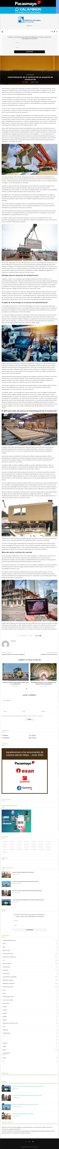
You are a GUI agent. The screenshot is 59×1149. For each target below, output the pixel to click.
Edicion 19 (19, 844)
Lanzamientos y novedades (30, 977)
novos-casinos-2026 (30, 1000)
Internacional (30, 973)
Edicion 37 (5, 849)
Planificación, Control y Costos (30, 1023)
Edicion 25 (12, 846)
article (30, 943)
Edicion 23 (48, 844)
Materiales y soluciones (30, 983)
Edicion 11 (19, 841)
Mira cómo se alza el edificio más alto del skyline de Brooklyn (27, 890)
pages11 (30, 1020)
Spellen (30, 1046)
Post (30, 1026)
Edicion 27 (26, 846)
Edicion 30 (33, 846)
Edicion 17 (5, 844)
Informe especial (30, 74)
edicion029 (5, 841)
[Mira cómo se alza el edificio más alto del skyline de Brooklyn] (6, 893)
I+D (30, 960)
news (30, 990)
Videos (30, 1058)
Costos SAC (35, 1146)
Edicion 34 (48, 846)
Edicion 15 (41, 841)
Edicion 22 (41, 844)
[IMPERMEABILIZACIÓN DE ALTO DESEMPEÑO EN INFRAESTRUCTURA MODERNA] (43, 672)
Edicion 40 (19, 849)
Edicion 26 (19, 846)
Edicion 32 (41, 846)
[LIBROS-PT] (16, 810)
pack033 (30, 1016)
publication (30, 1030)
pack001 (30, 1006)
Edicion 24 (5, 846)
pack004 (30, 1010)
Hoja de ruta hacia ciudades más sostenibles (23, 872)
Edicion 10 (12, 841)
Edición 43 (48, 849)
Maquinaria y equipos (30, 980)
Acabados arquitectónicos (30, 940)
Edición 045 (33, 849)
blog (30, 947)
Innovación (30, 970)
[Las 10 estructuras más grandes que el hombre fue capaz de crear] (6, 902)
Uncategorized (6, 1053)
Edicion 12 (27, 841)
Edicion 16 (48, 841)
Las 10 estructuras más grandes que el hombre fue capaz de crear (28, 900)
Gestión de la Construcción (30, 957)
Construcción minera (30, 953)
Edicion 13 (34, 841)
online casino (30, 1003)
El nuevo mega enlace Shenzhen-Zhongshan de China (25, 881)
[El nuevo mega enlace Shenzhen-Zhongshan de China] (6, 884)
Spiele (30, 1049)
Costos (26, 82)
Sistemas (30, 1043)
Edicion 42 (26, 849)
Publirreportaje (30, 1033)
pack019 (30, 1013)
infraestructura (30, 967)
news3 (30, 993)
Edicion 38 (12, 849)
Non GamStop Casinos (30, 996)
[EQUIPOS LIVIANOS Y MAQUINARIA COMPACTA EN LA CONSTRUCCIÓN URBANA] (15, 672)
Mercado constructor (30, 986)
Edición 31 (41, 849)
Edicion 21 (33, 844)
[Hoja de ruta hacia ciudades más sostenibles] (6, 875)
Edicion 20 (26, 844)
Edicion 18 (12, 844)
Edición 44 (5, 852)
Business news (30, 950)
